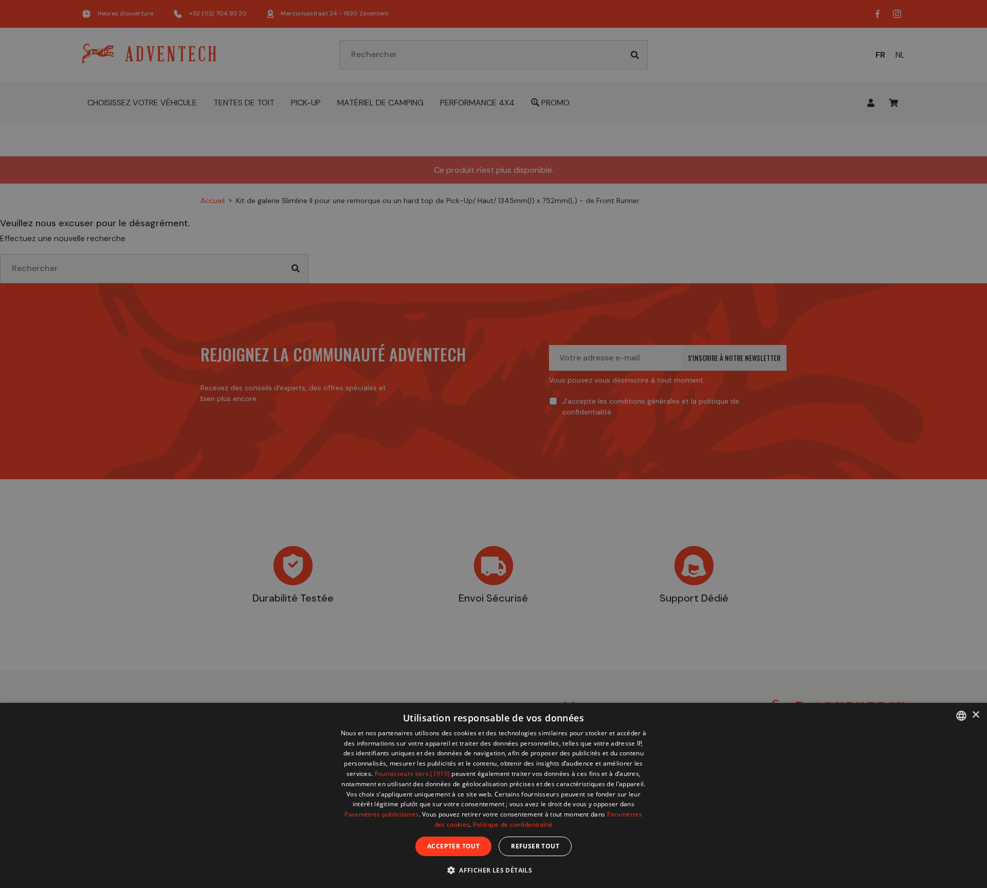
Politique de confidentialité (513, 824)
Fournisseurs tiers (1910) (412, 773)
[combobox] (961, 716)
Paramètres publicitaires (381, 814)
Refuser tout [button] (535, 846)
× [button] (975, 715)
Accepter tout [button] (453, 846)
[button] (493, 870)
